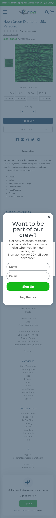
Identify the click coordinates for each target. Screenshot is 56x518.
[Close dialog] (49, 217)
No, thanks (28, 297)
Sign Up (28, 286)
